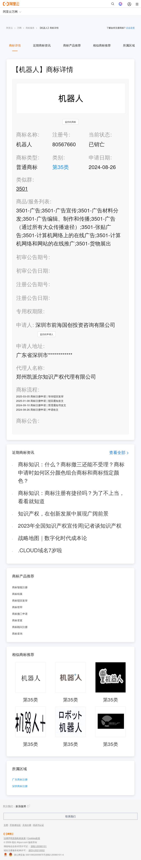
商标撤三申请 (20, 613)
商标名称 (26, 134)
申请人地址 (29, 345)
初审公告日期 (32, 270)
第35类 (60, 166)
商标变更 (17, 620)
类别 (57, 157)
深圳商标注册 (20, 786)
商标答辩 (17, 607)
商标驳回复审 (20, 600)
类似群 (24, 179)
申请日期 (99, 157)
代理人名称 (29, 367)
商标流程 (26, 389)
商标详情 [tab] (15, 45)
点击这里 (130, 27)
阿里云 (9, 27)
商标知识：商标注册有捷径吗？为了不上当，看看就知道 (71, 497)
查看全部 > (119, 452)
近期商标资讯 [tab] (42, 45)
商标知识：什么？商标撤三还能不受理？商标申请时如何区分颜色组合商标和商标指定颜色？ (71, 472)
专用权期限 (29, 311)
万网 (19, 27)
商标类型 (26, 157)
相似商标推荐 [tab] (102, 45)
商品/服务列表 (33, 201)
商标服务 (30, 27)
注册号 (60, 134)
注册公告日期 (32, 297)
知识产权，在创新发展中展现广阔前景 (63, 513)
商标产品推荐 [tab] (72, 45)
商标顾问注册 (20, 627)
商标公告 (26, 420)
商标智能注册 (20, 587)
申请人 (24, 324)
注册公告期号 (32, 284)
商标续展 (17, 594)
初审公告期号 (32, 257)
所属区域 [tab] (129, 45)
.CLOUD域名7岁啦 (40, 550)
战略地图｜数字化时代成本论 (52, 537)
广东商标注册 (20, 779)
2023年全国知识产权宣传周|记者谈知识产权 (70, 525)
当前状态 (99, 134)
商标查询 (17, 633)
